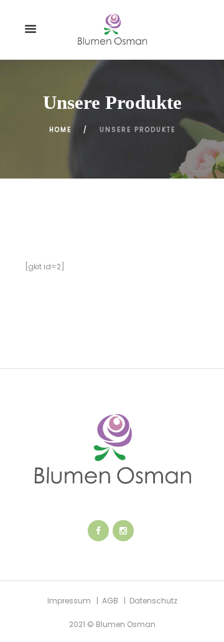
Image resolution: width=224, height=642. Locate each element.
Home (60, 129)
